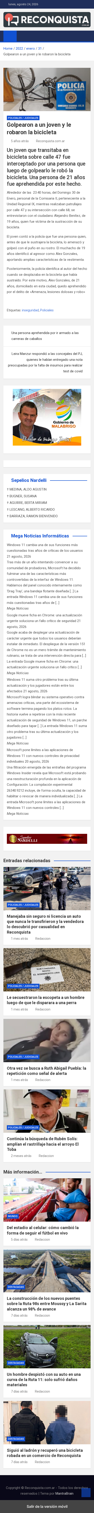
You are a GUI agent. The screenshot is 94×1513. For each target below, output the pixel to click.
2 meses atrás (21, 1156)
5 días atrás (19, 1239)
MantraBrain (64, 1493)
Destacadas (16, 1287)
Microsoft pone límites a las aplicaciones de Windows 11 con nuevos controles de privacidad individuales (43, 756)
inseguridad (30, 310)
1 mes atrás (19, 938)
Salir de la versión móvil (47, 1506)
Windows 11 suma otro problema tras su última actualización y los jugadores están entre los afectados (42, 685)
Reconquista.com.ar (50, 141)
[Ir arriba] (86, 1492)
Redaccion (42, 938)
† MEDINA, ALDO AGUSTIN (27, 489)
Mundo (13, 1216)
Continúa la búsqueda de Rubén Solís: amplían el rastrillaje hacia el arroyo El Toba (43, 1144)
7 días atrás (19, 1315)
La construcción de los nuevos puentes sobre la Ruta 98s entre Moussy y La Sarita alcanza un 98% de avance (46, 1303)
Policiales (47, 310)
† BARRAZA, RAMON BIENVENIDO (32, 516)
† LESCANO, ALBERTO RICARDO (31, 510)
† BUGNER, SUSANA (22, 496)
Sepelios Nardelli (29, 480)
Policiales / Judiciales (23, 118)
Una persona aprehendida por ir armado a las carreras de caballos (45, 336)
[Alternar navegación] (22, 36)
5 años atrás (20, 141)
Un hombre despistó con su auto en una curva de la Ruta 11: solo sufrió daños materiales (44, 1379)
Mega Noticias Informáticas (40, 536)
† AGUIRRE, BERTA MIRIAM (27, 503)
